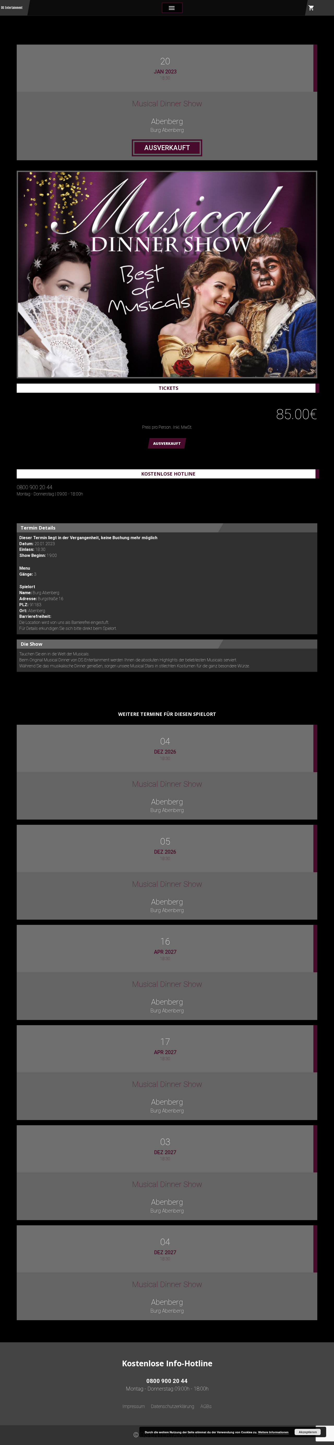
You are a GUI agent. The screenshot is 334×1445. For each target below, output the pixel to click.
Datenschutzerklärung (172, 1406)
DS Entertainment (11, 8)
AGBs (206, 1406)
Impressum (133, 1406)
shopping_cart (311, 8)
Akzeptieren (308, 1432)
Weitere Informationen (273, 1432)
